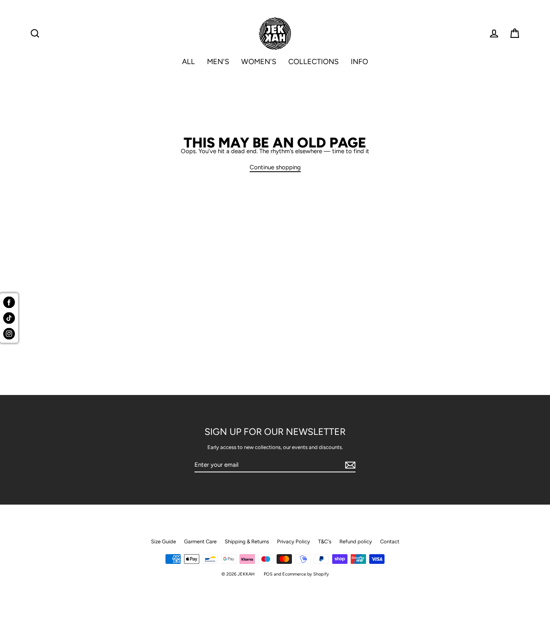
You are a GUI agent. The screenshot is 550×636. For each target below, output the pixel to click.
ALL (188, 61)
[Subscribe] (349, 465)
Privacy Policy (293, 541)
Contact (389, 541)
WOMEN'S (258, 61)
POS (268, 574)
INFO (359, 61)
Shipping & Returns (247, 541)
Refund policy (355, 541)
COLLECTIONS (313, 61)
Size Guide (163, 541)
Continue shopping (275, 167)
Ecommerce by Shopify (305, 574)
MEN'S (218, 61)
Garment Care (200, 541)
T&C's (324, 541)
